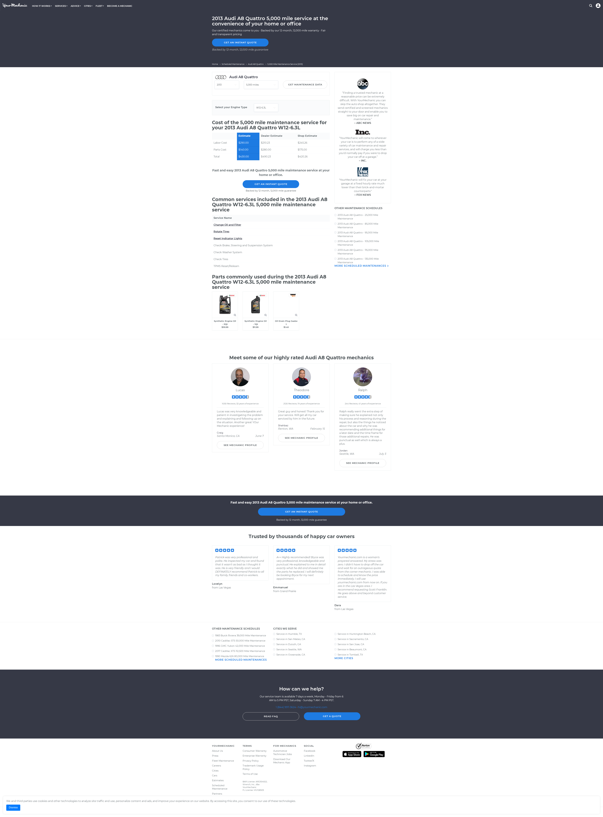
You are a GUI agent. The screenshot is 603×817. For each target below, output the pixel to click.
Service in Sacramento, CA (353, 639)
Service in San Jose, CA (351, 644)
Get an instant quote (240, 42)
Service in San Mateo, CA (290, 639)
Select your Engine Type (231, 107)
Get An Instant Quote (271, 184)
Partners (217, 793)
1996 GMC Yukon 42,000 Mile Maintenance (240, 645)
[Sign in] (598, 5)
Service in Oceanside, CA (290, 654)
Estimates (218, 780)
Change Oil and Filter (227, 224)
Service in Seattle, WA (289, 649)
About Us (217, 750)
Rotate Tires (221, 231)
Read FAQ (271, 716)
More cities (343, 658)
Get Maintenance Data (305, 84)
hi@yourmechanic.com (312, 707)
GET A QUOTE (332, 716)
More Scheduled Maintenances (360, 265)
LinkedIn (309, 755)
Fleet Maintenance (223, 760)
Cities (215, 770)
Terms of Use (250, 773)
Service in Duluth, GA (288, 644)
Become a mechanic (119, 6)
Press (215, 755)
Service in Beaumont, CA (352, 649)
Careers (216, 765)
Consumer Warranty (254, 750)
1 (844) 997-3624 (286, 707)
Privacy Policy (251, 760)
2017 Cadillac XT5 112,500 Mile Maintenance (240, 651)
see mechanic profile (240, 445)
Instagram (310, 765)
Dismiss (13, 807)
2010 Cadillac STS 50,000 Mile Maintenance (240, 640)
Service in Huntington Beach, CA (357, 633)
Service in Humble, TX (289, 633)
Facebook (309, 750)
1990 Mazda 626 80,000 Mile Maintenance (239, 656)
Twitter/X (309, 760)
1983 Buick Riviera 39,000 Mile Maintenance (240, 635)
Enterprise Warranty (254, 755)
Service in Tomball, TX (350, 654)
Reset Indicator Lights (228, 238)
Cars (214, 775)
